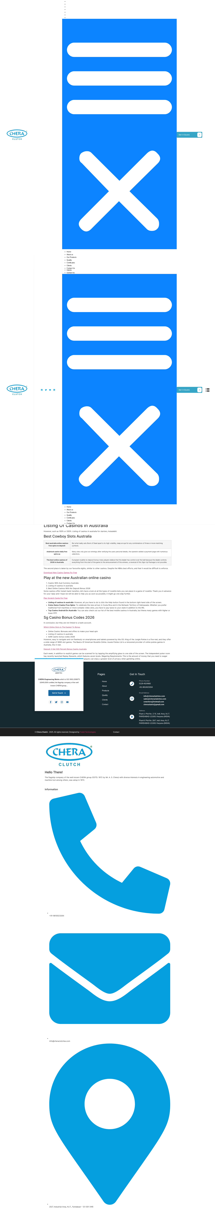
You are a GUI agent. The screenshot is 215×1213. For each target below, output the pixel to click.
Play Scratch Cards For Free (55, 598)
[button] (119, 134)
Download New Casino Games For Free (60, 572)
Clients (69, 15)
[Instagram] (62, 702)
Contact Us (71, 17)
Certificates (71, 12)
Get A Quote (184, 135)
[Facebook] (42, 135)
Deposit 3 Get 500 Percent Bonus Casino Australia (65, 649)
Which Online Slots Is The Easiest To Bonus (62, 627)
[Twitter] (56, 702)
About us (70, 4)
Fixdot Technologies (88, 732)
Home (69, 1)
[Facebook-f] (50, 702)
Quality (69, 9)
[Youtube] (67, 702)
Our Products (71, 7)
